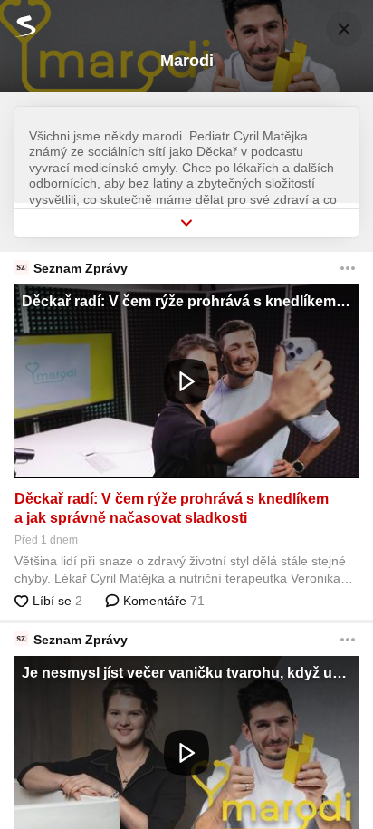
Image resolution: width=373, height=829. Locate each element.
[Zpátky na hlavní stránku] (18, 25)
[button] (186, 381)
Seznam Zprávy (80, 268)
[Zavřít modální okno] (344, 29)
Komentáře (162, 600)
